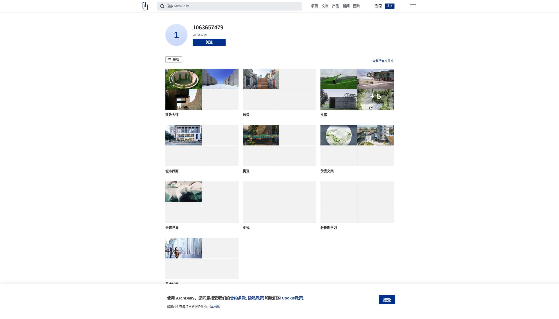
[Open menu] (413, 6)
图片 (356, 6)
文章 (325, 6)
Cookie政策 (292, 298)
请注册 (214, 306)
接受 (387, 300)
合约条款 (238, 298)
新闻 (346, 6)
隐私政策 (256, 298)
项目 (314, 6)
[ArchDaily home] (145, 6)
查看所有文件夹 (383, 60)
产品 (335, 6)
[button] (173, 59)
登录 (378, 6)
